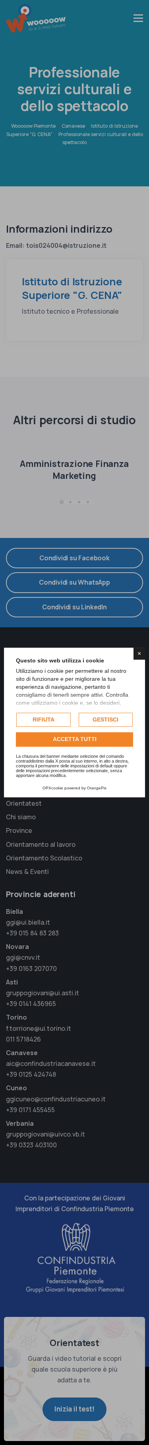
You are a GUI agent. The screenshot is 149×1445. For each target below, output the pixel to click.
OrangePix (96, 788)
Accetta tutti (75, 739)
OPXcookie (53, 788)
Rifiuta (43, 719)
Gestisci (105, 719)
